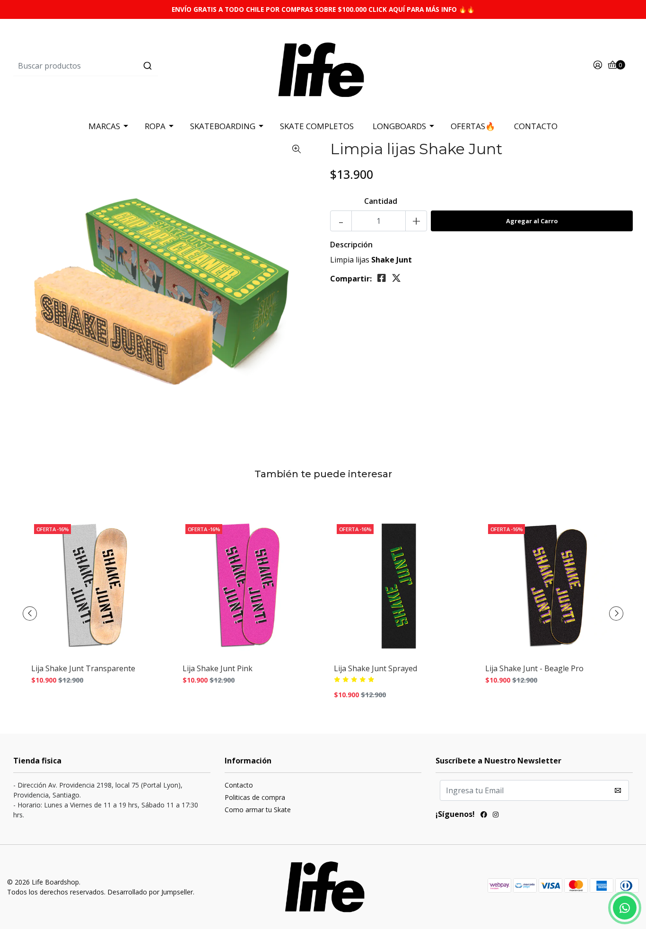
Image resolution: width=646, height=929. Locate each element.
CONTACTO (536, 126)
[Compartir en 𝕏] (396, 278)
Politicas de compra (255, 797)
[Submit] (147, 65)
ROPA (155, 126)
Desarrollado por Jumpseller (150, 891)
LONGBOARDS (399, 126)
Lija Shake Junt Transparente (83, 668)
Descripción (351, 244)
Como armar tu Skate (258, 809)
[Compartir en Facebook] (381, 278)
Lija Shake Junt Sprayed (375, 668)
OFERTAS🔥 (473, 126)
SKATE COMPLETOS (317, 126)
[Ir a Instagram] (495, 815)
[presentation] (30, 613)
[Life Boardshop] (323, 65)
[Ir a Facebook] (483, 815)
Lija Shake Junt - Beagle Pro (534, 668)
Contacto (239, 784)
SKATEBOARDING (222, 126)
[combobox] (116, 65)
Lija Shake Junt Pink (218, 668)
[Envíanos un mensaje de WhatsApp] (625, 908)
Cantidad (380, 201)
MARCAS (104, 126)
